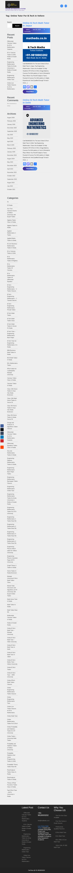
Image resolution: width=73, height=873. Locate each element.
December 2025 (12, 128)
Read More (31, 92)
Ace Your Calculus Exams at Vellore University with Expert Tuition (12, 212)
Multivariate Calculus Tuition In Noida (11, 617)
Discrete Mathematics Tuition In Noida (11, 453)
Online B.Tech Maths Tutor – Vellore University (12, 662)
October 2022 (11, 175)
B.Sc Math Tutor (60, 836)
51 (8, 202)
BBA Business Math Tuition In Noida (11, 352)
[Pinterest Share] (2, 440)
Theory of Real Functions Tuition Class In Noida (12, 785)
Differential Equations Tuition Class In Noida (12, 445)
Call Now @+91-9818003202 (36, 870)
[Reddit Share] (2, 447)
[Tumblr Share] (2, 433)
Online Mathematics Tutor (15, 9)
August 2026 (11, 117)
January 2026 (11, 124)
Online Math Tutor (12, 716)
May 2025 (10, 138)
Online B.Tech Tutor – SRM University (11, 675)
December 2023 (12, 165)
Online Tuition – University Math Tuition (11, 738)
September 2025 (12, 131)
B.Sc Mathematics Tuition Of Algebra (12, 258)
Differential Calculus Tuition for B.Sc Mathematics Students (11, 45)
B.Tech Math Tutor (61, 832)
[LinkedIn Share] (2, 437)
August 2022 (11, 182)
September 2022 (12, 179)
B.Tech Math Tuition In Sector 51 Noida (12, 326)
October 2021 (11, 189)
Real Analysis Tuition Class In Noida (11, 772)
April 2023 (10, 169)
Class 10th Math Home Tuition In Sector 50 (12, 400)
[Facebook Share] (2, 425)
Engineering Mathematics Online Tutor (11, 77)
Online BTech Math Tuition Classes (11, 682)
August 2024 (11, 158)
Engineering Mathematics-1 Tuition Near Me (11, 519)
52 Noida (9, 205)
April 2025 (10, 141)
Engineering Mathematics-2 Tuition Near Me (11, 526)
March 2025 (10, 145)
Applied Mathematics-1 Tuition (11, 233)
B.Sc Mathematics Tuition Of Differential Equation (11, 277)
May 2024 (10, 162)
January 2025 (11, 152)
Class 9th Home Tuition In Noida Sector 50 (12, 417)
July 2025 (10, 134)
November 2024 (12, 155)
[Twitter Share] (2, 429)
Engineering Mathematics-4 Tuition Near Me (11, 541)
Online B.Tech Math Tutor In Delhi (11, 647)
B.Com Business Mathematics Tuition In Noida (12, 246)
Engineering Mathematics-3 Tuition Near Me (11, 534)
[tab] (61, 5)
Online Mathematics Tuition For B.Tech (12, 721)
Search (9, 22)
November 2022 (12, 172)
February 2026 (11, 121)
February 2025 (11, 148)
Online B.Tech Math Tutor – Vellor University (12, 639)
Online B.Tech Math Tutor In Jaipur (11, 654)
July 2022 (10, 186)
